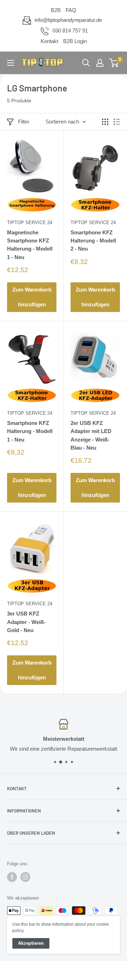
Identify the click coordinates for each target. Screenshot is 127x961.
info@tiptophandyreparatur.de (68, 20)
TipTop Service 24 (29, 222)
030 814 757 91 (70, 31)
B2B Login (75, 41)
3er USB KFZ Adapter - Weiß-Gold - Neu (26, 622)
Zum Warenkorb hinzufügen (32, 297)
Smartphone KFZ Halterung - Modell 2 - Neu (93, 240)
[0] (114, 63)
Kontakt (49, 41)
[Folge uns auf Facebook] (12, 877)
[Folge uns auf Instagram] (25, 877)
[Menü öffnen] (10, 63)
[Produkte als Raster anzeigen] (105, 122)
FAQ (71, 10)
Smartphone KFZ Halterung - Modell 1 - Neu (30, 431)
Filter (23, 122)
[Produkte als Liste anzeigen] (117, 122)
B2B (56, 10)
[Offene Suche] (86, 63)
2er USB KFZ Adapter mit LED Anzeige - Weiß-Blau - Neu (91, 435)
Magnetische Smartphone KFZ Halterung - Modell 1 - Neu (30, 244)
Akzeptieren (31, 943)
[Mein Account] (99, 63)
